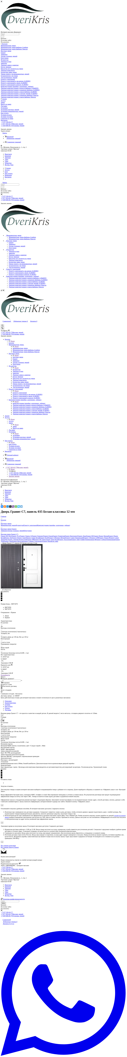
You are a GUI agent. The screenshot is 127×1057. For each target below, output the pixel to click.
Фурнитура (16, 369)
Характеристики (10, 703)
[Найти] (2, 36)
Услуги (11, 421)
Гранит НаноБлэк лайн (50, 541)
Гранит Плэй (44, 538)
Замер (15, 426)
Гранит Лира (82, 536)
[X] (10, 506)
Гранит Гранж (48, 536)
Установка (16, 435)
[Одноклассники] (5, 506)
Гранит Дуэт (16, 536)
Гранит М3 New (6, 536)
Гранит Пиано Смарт (19, 538)
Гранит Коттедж (17, 541)
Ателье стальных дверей (16, 531)
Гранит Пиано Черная (101, 536)
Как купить (12, 444)
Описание (8, 701)
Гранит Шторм (60, 538)
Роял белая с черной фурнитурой (16, 539)
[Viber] (13, 506)
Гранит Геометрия (59, 536)
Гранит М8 (30, 539)
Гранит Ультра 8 (104, 538)
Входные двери (18, 357)
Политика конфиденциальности (14, 899)
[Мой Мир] (7, 506)
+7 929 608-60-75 (12, 125)
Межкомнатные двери (20, 348)
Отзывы (7, 704)
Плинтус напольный (20, 393)
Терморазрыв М (90, 539)
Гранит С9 (51, 538)
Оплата (7, 708)
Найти (3, 903)
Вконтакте (8, 154)
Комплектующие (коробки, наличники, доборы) (29, 403)
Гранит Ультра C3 (26, 536)
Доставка (8, 710)
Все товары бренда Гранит (10, 847)
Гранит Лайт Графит (78, 539)
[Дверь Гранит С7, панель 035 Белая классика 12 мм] (22, 588)
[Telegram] (21, 506)
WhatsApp (8, 163)
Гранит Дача (8, 541)
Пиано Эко (8, 538)
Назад (13, 341)
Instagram (8, 156)
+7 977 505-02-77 (7, 122)
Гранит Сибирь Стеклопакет (33, 541)
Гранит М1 (90, 536)
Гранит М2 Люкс (40, 539)
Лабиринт (4, 531)
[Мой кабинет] (2, 323)
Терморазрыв (110, 539)
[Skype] (18, 506)
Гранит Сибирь (101, 539)
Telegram (8, 158)
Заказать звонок (14, 476)
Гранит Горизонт (37, 536)
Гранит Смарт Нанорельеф (74, 538)
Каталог (11, 343)
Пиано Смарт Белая (33, 538)
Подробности (5, 675)
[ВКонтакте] (2, 506)
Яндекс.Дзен (9, 165)
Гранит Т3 (86, 538)
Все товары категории (8, 845)
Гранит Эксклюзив (65, 539)
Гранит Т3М (94, 538)
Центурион (28, 531)
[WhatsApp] (16, 506)
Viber (6, 159)
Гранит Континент (71, 536)
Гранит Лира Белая (52, 539)
